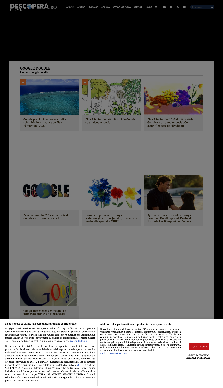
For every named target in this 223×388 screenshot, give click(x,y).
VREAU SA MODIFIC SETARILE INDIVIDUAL (198, 356)
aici (78, 365)
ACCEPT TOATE (199, 346)
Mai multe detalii (78, 341)
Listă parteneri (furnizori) (113, 353)
